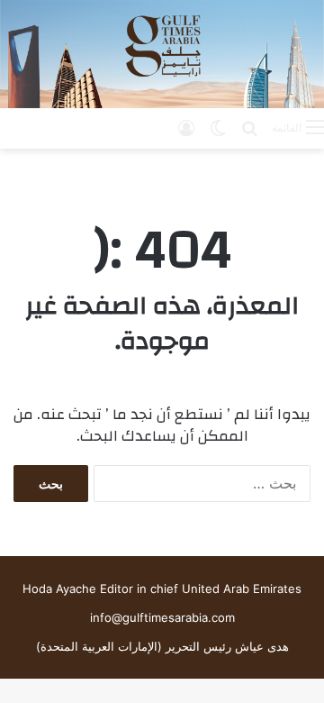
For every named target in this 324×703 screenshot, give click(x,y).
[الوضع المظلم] (218, 127)
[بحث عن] (249, 127)
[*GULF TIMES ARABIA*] (162, 54)
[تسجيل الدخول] (186, 127)
